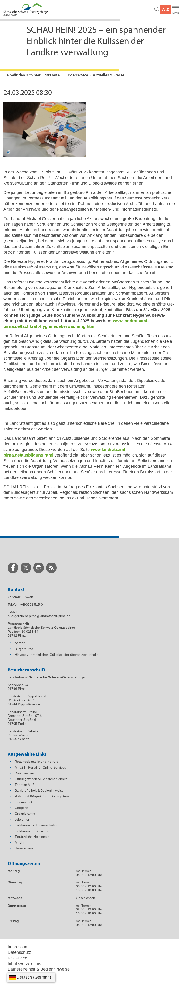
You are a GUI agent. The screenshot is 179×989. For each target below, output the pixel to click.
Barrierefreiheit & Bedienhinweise (39, 969)
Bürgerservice (76, 75)
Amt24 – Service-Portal (29, 974)
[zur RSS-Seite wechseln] (51, 568)
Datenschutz (19, 952)
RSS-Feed (17, 958)
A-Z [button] (165, 9)
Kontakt (15, 980)
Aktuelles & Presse (108, 75)
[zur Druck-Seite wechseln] (38, 568)
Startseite (51, 75)
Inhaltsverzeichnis (24, 963)
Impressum (18, 946)
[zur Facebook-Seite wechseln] (13, 568)
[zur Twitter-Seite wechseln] (26, 568)
